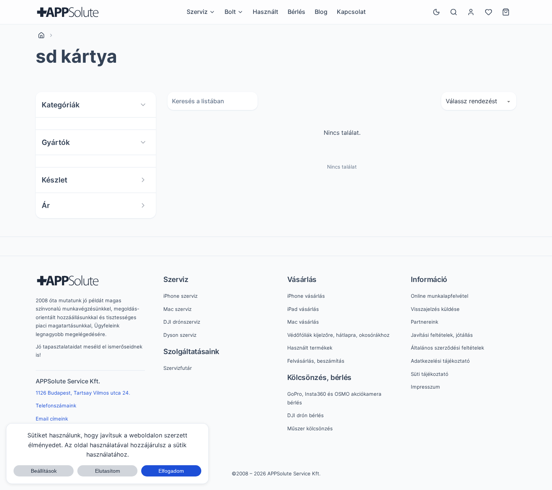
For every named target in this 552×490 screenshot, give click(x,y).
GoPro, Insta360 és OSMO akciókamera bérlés (334, 398)
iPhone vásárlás (306, 296)
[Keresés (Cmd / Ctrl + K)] (453, 12)
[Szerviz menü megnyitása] (212, 12)
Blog (321, 11)
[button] (96, 105)
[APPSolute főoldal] (68, 12)
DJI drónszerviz (181, 322)
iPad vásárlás (303, 309)
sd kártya (76, 56)
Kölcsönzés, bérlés (319, 377)
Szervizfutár (177, 368)
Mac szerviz (177, 309)
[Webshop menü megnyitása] (240, 12)
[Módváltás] (436, 12)
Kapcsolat (351, 11)
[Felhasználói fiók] (471, 12)
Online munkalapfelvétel (439, 296)
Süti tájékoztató (429, 374)
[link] (41, 35)
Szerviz (176, 279)
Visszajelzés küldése (435, 309)
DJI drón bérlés (305, 415)
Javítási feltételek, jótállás (442, 335)
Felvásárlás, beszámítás (315, 361)
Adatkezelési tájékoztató (440, 361)
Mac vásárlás (303, 322)
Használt (265, 11)
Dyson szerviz (179, 335)
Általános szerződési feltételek (447, 348)
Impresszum (425, 387)
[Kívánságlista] (488, 12)
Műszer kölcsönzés (310, 428)
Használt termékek (309, 348)
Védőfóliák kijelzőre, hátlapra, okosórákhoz (338, 335)
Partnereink (424, 322)
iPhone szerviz (180, 296)
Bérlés (296, 11)
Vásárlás (302, 279)
